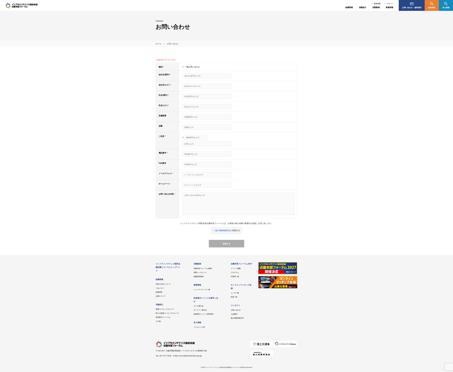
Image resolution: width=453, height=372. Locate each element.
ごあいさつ (160, 288)
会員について (161, 296)
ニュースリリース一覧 (202, 289)
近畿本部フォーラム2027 (241, 263)
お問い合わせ (236, 310)
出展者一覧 (235, 276)
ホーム (158, 43)
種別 (160, 67)
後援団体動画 (198, 276)
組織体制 (159, 292)
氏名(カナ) (163, 105)
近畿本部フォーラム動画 (203, 268)
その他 (158, 321)
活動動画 (197, 263)
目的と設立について (163, 284)
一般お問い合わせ (192, 67)
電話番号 (162, 153)
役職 (160, 126)
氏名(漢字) (163, 95)
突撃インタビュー (200, 272)
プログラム (235, 272)
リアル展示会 (198, 306)
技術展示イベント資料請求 (203, 314)
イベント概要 (236, 268)
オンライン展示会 (200, 310)
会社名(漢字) (164, 74)
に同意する (227, 230)
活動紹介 (159, 304)
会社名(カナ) (164, 84)
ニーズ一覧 (235, 293)
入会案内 (234, 314)
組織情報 (349, 7)
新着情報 (389, 7)
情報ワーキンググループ (165, 309)
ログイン (390, 3)
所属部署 (162, 115)
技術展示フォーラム (163, 317)
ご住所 (161, 136)
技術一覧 (234, 297)
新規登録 (377, 3)
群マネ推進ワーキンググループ (167, 313)
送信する (226, 243)
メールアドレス (165, 173)
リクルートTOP (199, 327)
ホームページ (164, 183)
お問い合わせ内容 (166, 194)
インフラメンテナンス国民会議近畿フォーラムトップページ (168, 267)
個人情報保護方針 (222, 230)
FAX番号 (162, 163)
